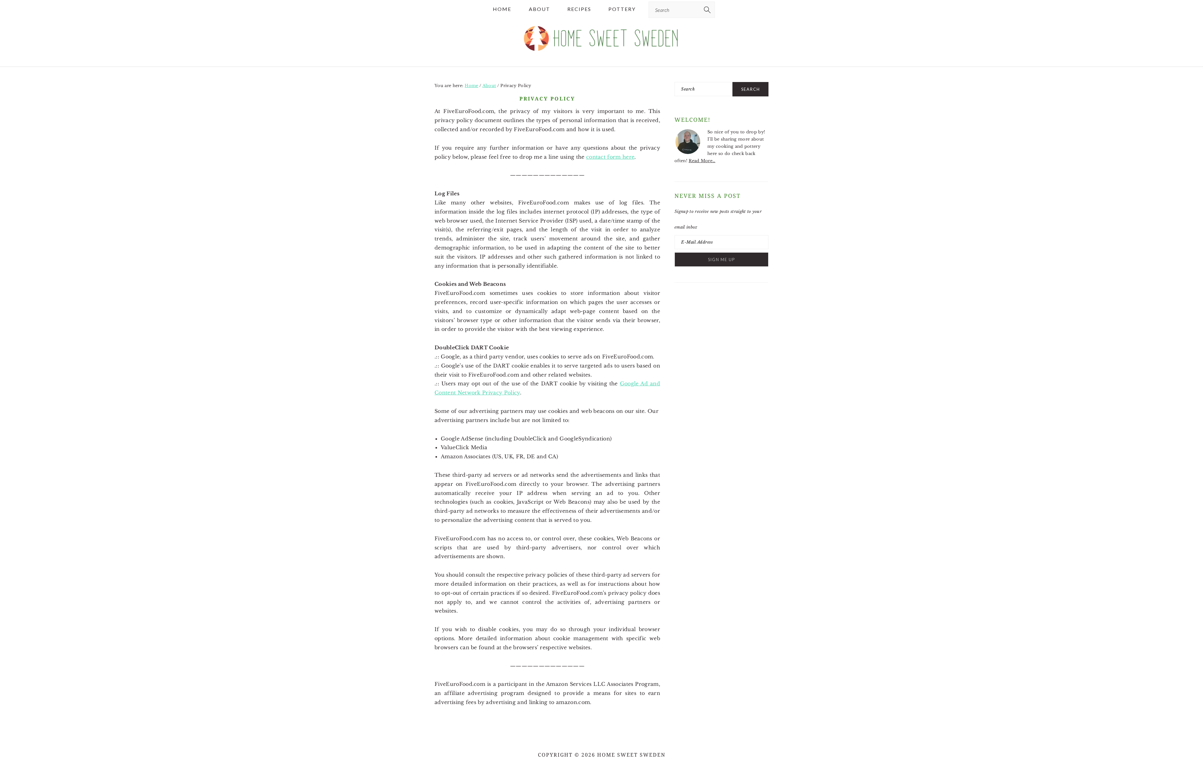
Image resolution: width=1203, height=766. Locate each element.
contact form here (610, 157)
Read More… (702, 160)
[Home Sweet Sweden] (601, 54)
